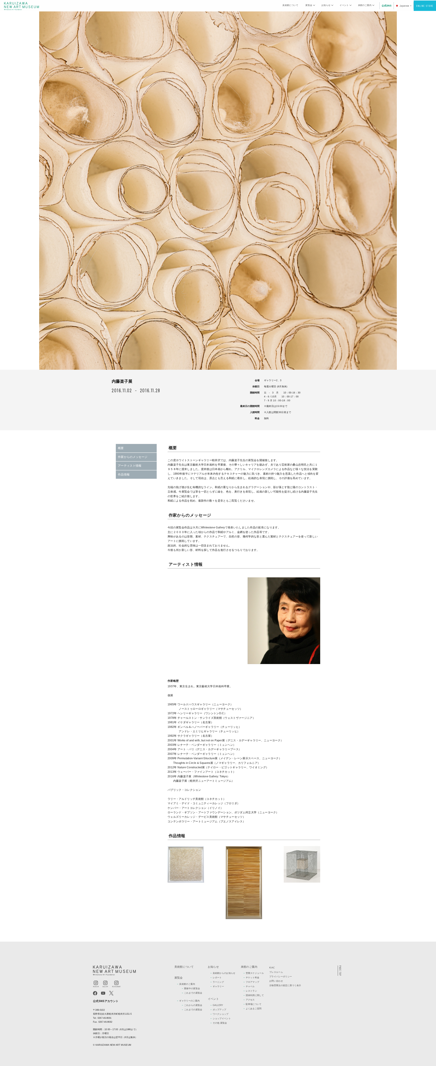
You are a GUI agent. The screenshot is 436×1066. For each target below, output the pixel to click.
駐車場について (254, 1004)
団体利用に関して (255, 995)
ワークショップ (221, 1014)
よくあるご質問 (254, 1008)
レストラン (251, 991)
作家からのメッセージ (132, 457)
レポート (217, 977)
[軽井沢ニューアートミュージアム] (21, 6)
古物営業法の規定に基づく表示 (285, 985)
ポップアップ (219, 1009)
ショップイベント (222, 1018)
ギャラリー (218, 986)
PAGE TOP (340, 971)
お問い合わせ (276, 981)
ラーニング (218, 982)
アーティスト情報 (130, 465)
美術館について (290, 5)
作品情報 (124, 474)
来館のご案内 (365, 5)
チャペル (250, 986)
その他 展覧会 (220, 1023)
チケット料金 (252, 977)
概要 (121, 448)
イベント (344, 5)
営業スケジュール (255, 973)
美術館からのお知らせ (224, 973)
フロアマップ (252, 982)
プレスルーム (276, 972)
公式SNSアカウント (105, 1001)
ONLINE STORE (424, 5)
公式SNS (387, 5)
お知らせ (325, 5)
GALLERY (218, 1005)
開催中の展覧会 (192, 988)
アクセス (250, 999)
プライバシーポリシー (280, 976)
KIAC (272, 967)
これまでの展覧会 (193, 993)
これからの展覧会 (193, 1005)
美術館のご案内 (187, 984)
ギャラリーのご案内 (189, 1000)
